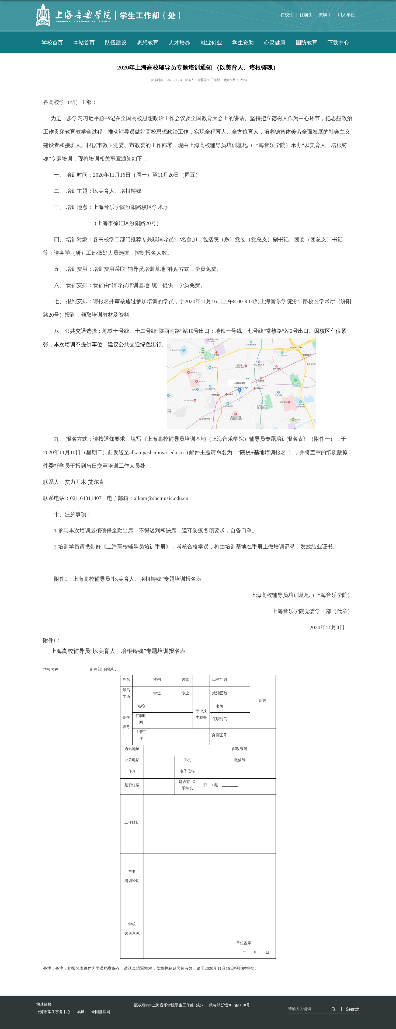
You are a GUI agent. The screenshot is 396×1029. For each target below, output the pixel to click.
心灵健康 (275, 43)
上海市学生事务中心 (53, 1012)
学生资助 (243, 43)
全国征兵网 (100, 1012)
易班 (81, 1012)
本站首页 (84, 43)
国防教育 (306, 43)
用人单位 (346, 14)
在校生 (286, 14)
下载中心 (338, 43)
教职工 (325, 14)
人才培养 (179, 43)
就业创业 (211, 43)
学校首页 (52, 43)
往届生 (306, 14)
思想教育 (147, 43)
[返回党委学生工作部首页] (112, 10)
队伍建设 (116, 43)
